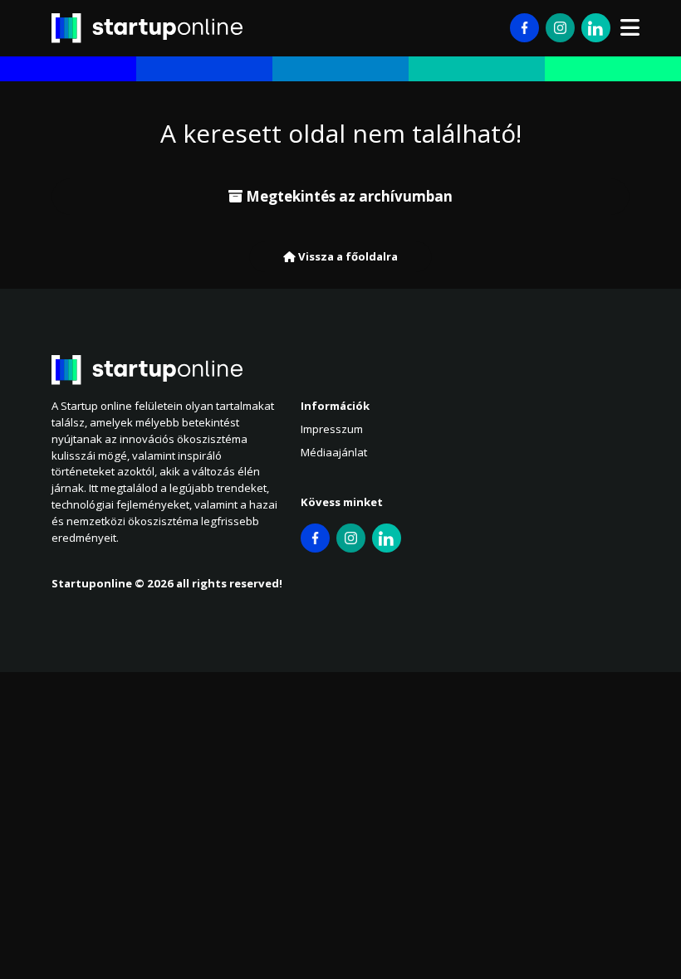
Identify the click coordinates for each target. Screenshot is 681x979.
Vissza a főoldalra (347, 256)
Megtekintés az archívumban (348, 196)
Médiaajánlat (334, 452)
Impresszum (332, 428)
